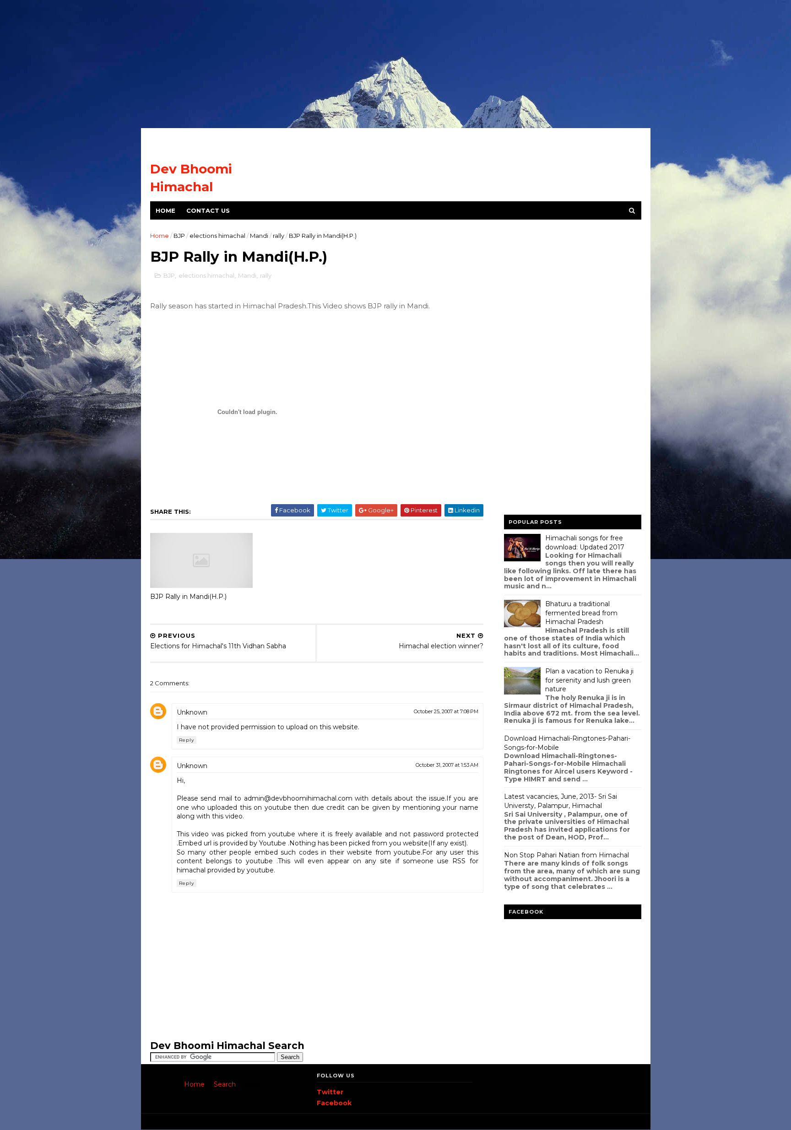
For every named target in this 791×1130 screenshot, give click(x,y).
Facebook (334, 1103)
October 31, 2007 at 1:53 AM (447, 765)
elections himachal (217, 235)
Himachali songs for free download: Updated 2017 (584, 542)
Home (165, 210)
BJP (179, 235)
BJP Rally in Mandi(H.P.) (188, 596)
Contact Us (208, 210)
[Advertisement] (395, 64)
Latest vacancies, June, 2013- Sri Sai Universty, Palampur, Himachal (560, 801)
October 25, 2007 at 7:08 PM (446, 711)
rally (278, 235)
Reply (186, 740)
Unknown (192, 712)
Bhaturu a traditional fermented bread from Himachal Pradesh (581, 613)
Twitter (330, 1092)
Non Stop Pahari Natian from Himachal (566, 855)
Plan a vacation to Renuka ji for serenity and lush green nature (589, 680)
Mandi (259, 235)
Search (225, 1084)
